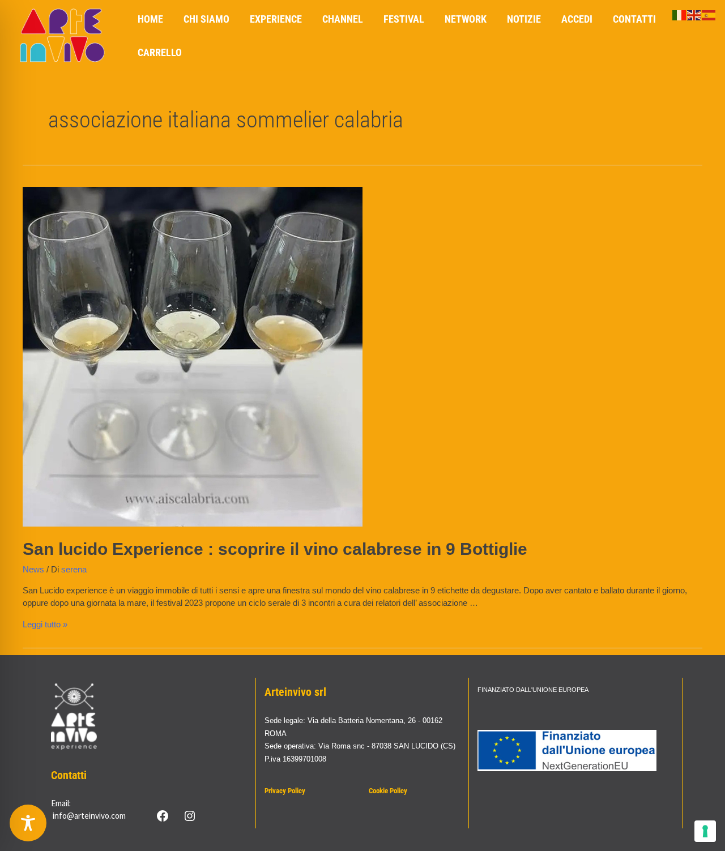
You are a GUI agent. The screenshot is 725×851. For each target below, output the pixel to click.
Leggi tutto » (45, 624)
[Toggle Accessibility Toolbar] (28, 823)
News (33, 569)
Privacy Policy (285, 790)
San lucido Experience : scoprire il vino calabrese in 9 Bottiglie (275, 549)
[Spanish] (709, 14)
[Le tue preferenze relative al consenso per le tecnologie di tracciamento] (705, 831)
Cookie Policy (388, 790)
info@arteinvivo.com (89, 815)
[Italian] (679, 14)
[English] (694, 14)
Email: (61, 803)
